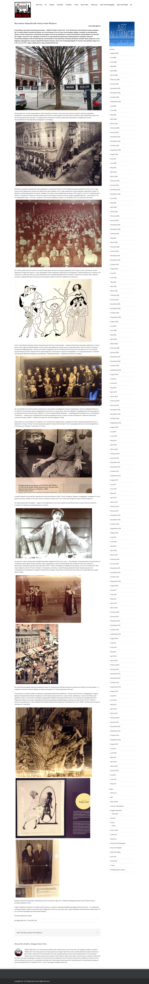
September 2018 (116, 423)
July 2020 (113, 326)
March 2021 (114, 291)
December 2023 (115, 189)
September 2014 (116, 634)
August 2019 (114, 374)
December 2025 (115, 88)
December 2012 (115, 726)
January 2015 (115, 616)
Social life (114, 861)
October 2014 (115, 629)
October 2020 (115, 313)
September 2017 (116, 476)
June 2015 (114, 594)
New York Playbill (116, 848)
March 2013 (114, 713)
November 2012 (115, 731)
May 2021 (113, 282)
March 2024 (114, 176)
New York (113, 839)
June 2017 (114, 489)
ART (112, 797)
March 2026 (114, 75)
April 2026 (114, 71)
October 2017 (115, 471)
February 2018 (115, 453)
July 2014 (113, 643)
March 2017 (114, 502)
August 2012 (114, 744)
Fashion (113, 818)
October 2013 (115, 682)
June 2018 (114, 436)
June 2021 (114, 277)
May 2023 (113, 203)
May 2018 (113, 440)
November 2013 (115, 678)
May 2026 (113, 66)
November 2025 (115, 93)
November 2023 (115, 194)
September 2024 (116, 150)
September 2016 (116, 528)
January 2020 (115, 352)
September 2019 (116, 370)
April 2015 (114, 603)
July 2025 (113, 106)
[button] (131, 4)
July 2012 (113, 748)
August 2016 (114, 533)
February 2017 (115, 506)
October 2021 (115, 264)
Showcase (115, 814)
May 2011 (113, 784)
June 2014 (114, 647)
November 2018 (115, 414)
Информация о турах (118, 870)
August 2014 (114, 638)
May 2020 (113, 335)
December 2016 (115, 515)
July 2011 (113, 775)
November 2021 (115, 260)
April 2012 (114, 762)
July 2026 (113, 57)
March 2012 (114, 766)
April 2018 (114, 445)
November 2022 (115, 229)
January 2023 (115, 220)
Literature (114, 834)
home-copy (114, 830)
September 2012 (116, 740)
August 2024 (114, 154)
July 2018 (113, 432)
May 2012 (113, 757)
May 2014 (113, 652)
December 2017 (115, 462)
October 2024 (115, 145)
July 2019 (113, 379)
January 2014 (115, 669)
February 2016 (115, 559)
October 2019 (115, 365)
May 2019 (113, 387)
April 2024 (114, 172)
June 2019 (114, 383)
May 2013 (113, 704)
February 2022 (115, 247)
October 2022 (115, 233)
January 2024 (115, 185)
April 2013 (114, 709)
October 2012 (115, 735)
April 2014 (114, 656)
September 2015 (116, 581)
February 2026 (115, 79)
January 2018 (115, 458)
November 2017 (115, 467)
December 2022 (115, 225)
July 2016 (113, 537)
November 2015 (115, 572)
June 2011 (114, 779)
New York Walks (116, 852)
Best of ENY (114, 802)
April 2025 (114, 119)
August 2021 (114, 269)
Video (114, 826)
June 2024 (114, 163)
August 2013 (114, 691)
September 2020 (116, 317)
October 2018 (115, 418)
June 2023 (114, 198)
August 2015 (114, 585)
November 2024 (115, 141)
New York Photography (118, 843)
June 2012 (114, 753)
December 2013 (115, 674)
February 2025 (115, 128)
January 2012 (115, 770)
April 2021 (114, 286)
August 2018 (114, 427)
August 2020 (114, 321)
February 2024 (115, 181)
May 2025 (113, 115)
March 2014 (114, 660)
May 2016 (113, 546)
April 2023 (114, 207)
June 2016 (114, 541)
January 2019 (115, 405)
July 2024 (113, 159)
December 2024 (115, 137)
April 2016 (114, 550)
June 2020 (114, 330)
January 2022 (115, 251)
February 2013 (115, 718)
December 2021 (115, 255)
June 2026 (114, 62)
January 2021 (115, 299)
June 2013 (114, 700)
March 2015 (114, 608)
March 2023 (114, 211)
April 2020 (114, 339)
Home (112, 822)
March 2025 (114, 123)
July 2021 (113, 273)
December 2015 (115, 568)
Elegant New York (21, 920)
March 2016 (114, 555)
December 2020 (115, 304)
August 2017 (114, 480)
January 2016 (115, 564)
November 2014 (115, 625)
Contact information (117, 806)
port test (113, 856)
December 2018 (115, 409)
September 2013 (116, 687)
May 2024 (113, 167)
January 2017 (115, 511)
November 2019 (115, 361)
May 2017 (113, 493)
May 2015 (113, 599)
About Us (113, 793)
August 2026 (114, 53)
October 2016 (115, 524)
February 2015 (115, 612)
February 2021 (115, 295)
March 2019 (114, 396)
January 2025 (115, 132)
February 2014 (115, 665)
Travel (113, 865)
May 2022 (113, 238)
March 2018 (114, 449)
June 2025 (114, 110)
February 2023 (115, 216)
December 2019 (115, 357)
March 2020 (114, 343)
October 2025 (115, 97)
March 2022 (114, 242)
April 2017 (114, 497)
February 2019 (115, 401)
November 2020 (115, 308)
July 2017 (113, 484)
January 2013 (115, 722)
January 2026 (115, 84)
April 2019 (114, 392)
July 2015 (113, 590)
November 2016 (115, 520)
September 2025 (116, 101)
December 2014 (115, 621)
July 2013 (113, 696)
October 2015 (115, 577)
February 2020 (115, 348)
